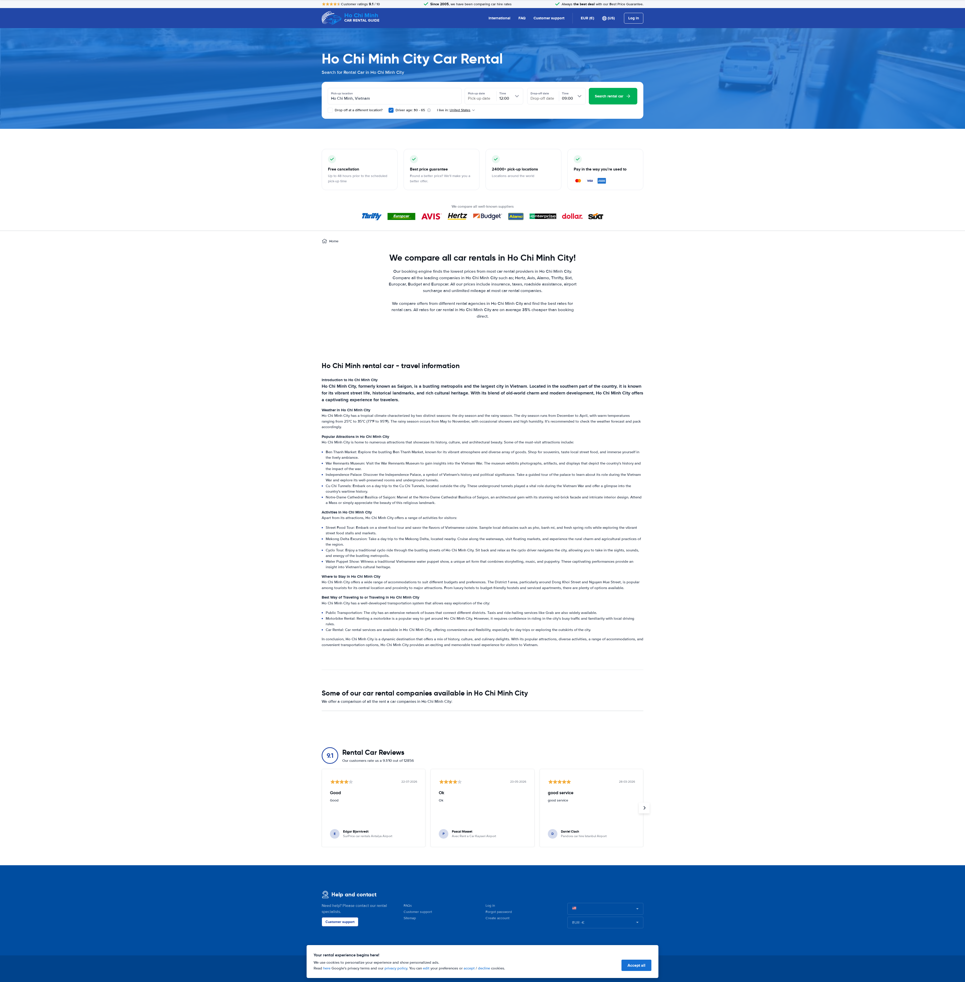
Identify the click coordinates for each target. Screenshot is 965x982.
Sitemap (410, 918)
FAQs (408, 905)
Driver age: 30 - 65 (410, 110)
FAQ (521, 18)
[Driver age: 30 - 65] (391, 110)
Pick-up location (342, 93)
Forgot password (499, 912)
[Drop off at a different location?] (330, 110)
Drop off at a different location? (358, 110)
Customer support (549, 18)
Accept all (636, 965)
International (499, 18)
